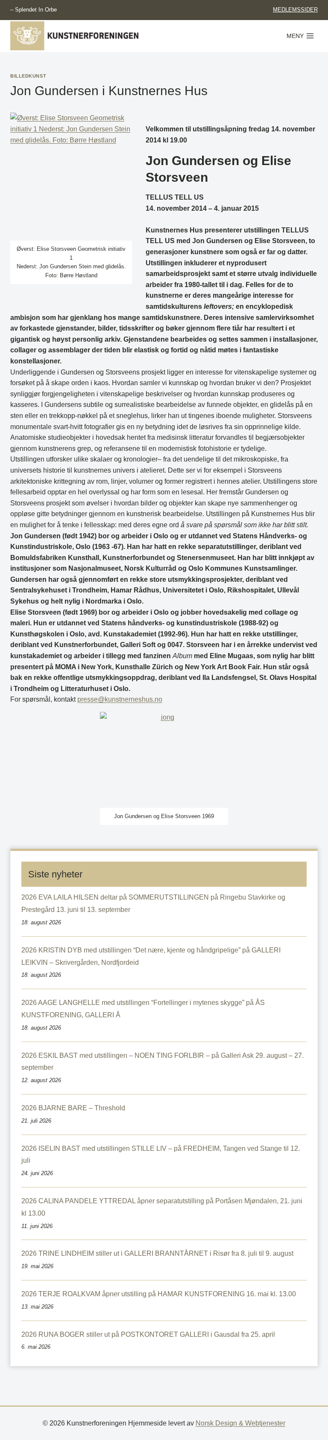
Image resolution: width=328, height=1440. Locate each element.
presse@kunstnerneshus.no (119, 699)
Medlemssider (295, 9)
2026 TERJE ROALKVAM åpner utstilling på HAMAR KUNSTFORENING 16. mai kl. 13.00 (158, 1294)
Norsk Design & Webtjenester (240, 1423)
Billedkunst (28, 75)
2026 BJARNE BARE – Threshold (73, 1108)
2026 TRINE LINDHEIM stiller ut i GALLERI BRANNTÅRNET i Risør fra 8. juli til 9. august (157, 1253)
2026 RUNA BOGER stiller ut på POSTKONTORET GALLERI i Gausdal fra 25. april (148, 1334)
